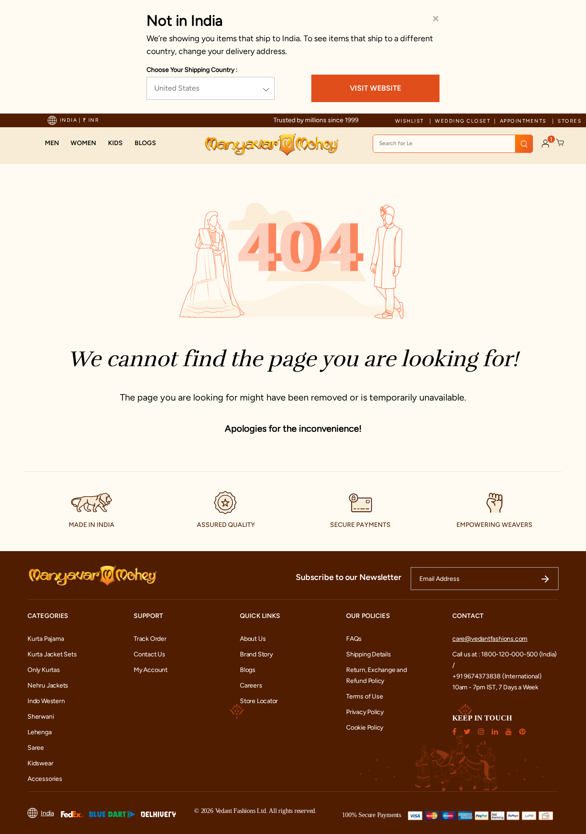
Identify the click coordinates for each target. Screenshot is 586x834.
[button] (52, 143)
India (47, 813)
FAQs (354, 639)
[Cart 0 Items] (560, 142)
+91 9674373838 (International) (497, 676)
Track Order (150, 639)
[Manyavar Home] (271, 145)
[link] (145, 143)
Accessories (44, 779)
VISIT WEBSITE (375, 88)
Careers (251, 685)
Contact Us (149, 654)
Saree (35, 748)
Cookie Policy (364, 727)
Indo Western (46, 701)
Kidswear (40, 763)
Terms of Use (364, 696)
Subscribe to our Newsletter (349, 577)
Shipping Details (368, 654)
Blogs (247, 670)
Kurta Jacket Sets (51, 654)
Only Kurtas (43, 670)
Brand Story (256, 654)
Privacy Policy (365, 712)
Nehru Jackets (47, 685)
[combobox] (453, 144)
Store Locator (259, 701)
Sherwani (40, 716)
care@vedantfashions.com (489, 639)
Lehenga (39, 732)
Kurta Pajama (45, 639)
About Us (253, 639)
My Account (151, 670)
